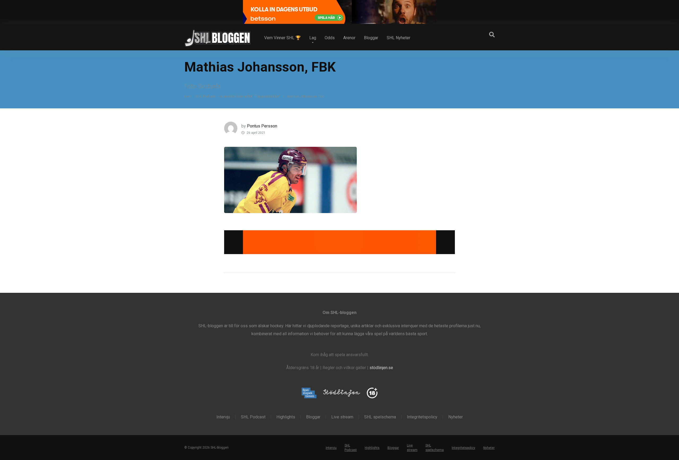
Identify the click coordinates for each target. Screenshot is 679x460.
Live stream (342, 417)
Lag (312, 37)
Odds (330, 37)
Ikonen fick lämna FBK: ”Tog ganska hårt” (250, 96)
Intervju (223, 417)
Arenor (349, 37)
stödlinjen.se (381, 367)
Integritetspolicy (422, 417)
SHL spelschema (380, 417)
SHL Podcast (206, 96)
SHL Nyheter (398, 37)
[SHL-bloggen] (217, 36)
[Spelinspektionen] (309, 393)
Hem (187, 96)
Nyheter (455, 417)
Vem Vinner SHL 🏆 (282, 37)
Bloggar (371, 37)
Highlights (285, 417)
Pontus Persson (262, 126)
